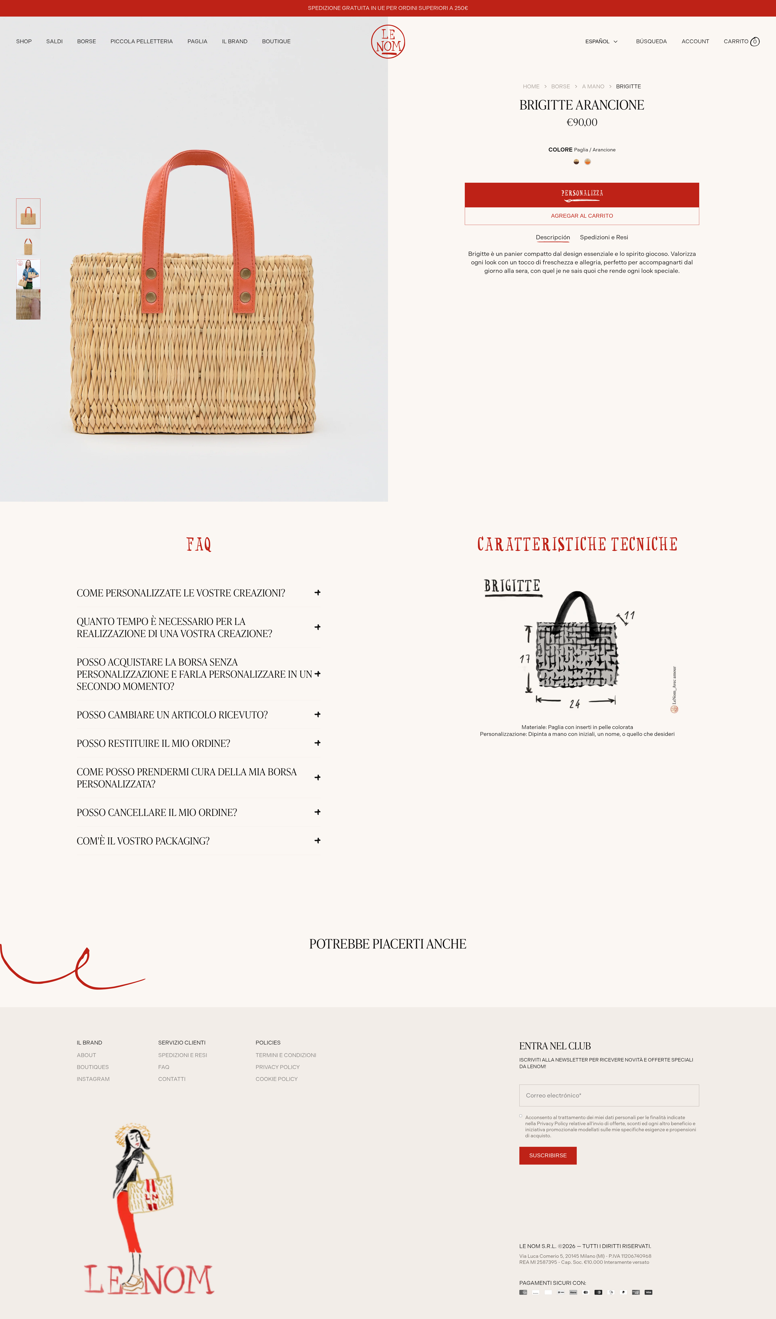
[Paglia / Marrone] (576, 161)
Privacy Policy (278, 1067)
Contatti (172, 1079)
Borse (560, 86)
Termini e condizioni (286, 1055)
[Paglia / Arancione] (587, 161)
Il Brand (235, 41)
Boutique (276, 41)
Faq (163, 1067)
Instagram (93, 1079)
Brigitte (628, 86)
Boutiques (93, 1067)
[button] (742, 41)
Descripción (553, 237)
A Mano (593, 86)
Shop (24, 41)
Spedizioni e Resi (604, 237)
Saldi (54, 41)
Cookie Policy (277, 1079)
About (86, 1055)
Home (531, 86)
